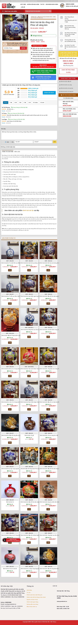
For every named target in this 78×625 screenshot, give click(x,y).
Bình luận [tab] (17, 151)
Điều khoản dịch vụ (32, 606)
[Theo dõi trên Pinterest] (71, 1)
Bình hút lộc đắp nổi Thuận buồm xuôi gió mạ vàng (14, 335)
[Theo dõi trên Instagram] (65, 1)
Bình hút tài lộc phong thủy (45, 16)
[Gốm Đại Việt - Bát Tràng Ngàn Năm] (9, 6)
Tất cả (5, 102)
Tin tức (42, 4)
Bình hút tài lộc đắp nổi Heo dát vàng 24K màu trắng (53, 296)
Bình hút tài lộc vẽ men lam (67, 88)
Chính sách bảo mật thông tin (34, 594)
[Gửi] (50, 11)
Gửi (55, 141)
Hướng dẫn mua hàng (33, 4)
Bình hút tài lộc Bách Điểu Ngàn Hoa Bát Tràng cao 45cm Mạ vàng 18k (38, 402)
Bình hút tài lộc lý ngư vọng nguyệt (10, 468)
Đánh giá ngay (49, 92)
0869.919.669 (13, 539)
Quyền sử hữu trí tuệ (32, 599)
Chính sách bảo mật (5, 1)
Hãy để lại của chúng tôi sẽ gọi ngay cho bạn (17, 44)
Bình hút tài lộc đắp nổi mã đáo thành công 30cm (33, 535)
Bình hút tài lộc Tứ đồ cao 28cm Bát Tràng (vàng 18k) (15, 296)
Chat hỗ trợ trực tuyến (68, 71)
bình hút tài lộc (28, 210)
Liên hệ (23, 7)
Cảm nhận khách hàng (52, 4)
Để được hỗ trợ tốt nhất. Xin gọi (68, 58)
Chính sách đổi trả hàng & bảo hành (18, 1)
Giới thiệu (23, 4)
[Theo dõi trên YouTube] (75, 1)
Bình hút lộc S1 (10, 502)
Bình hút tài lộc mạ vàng (66, 84)
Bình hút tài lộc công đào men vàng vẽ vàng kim (52, 368)
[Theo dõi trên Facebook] (64, 1)
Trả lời (3, 111)
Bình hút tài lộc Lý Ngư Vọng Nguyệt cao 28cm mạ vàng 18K (36, 568)
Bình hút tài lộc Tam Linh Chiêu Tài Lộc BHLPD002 (33, 368)
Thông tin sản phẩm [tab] (7, 151)
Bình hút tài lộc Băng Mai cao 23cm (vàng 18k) (32, 329)
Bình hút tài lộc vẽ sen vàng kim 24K (49, 435)
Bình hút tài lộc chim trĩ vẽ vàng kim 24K (12, 402)
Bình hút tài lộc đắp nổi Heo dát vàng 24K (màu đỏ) (33, 502)
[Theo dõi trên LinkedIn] (74, 1)
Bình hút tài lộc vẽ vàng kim (67, 91)
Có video (35, 102)
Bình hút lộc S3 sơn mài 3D (10, 568)
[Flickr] (77, 1)
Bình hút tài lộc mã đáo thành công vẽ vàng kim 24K (53, 329)
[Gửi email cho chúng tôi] (68, 1)
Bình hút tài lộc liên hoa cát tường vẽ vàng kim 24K (52, 263)
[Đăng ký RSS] (72, 1)
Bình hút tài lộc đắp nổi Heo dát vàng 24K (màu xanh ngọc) (54, 468)
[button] (8, 38)
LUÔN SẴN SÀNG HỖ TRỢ (68, 53)
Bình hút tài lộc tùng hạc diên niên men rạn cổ (51, 502)
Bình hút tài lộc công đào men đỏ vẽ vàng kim (51, 535)
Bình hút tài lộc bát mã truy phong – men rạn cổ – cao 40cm (35, 263)
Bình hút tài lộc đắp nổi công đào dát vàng (50, 568)
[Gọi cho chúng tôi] (69, 1)
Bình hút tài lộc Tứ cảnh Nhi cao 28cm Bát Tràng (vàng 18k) (16, 263)
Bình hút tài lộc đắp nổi (66, 81)
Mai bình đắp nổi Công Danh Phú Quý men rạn (32, 468)
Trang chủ (33, 16)
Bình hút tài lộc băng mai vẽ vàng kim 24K (12, 535)
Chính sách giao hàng (32, 1)
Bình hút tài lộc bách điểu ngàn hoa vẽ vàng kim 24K (34, 296)
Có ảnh (42, 102)
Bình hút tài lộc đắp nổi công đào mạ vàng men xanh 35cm (16, 435)
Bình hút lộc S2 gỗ (29, 435)
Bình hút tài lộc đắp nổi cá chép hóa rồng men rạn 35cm (54, 402)
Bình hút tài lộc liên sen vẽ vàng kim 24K (12, 368)
